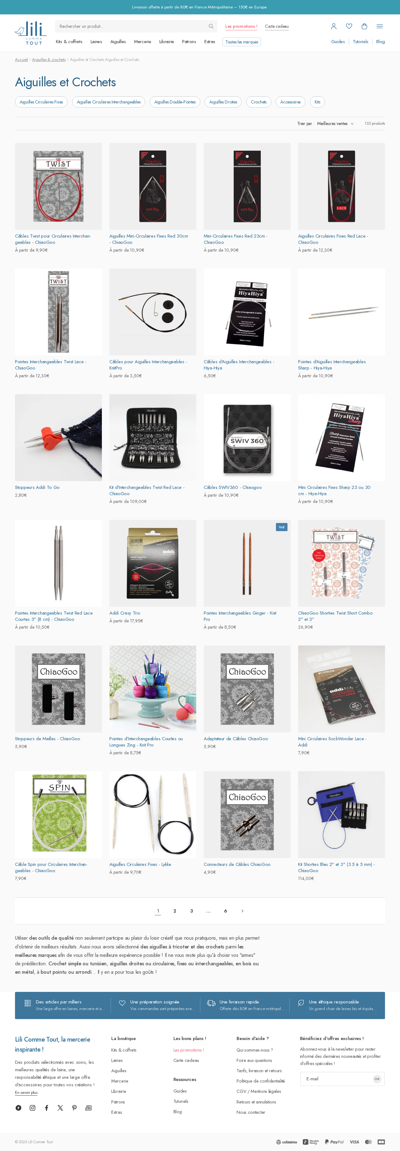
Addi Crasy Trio (124, 613)
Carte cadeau (276, 26)
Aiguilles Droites (223, 102)
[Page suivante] (242, 911)
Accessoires (290, 102)
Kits (317, 102)
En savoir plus (26, 1092)
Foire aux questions (254, 1060)
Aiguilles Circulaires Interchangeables (109, 102)
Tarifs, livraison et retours (259, 1070)
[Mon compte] (334, 26)
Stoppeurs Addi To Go (37, 487)
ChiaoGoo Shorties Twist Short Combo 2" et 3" (335, 616)
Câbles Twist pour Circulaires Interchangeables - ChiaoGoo (53, 239)
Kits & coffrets (69, 41)
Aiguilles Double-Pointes (175, 102)
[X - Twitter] (60, 1107)
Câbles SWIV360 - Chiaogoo (233, 487)
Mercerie (142, 41)
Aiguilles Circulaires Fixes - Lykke (140, 864)
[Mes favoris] (349, 26)
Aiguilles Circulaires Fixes (41, 102)
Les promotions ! (241, 26)
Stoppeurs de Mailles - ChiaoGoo (47, 738)
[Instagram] (32, 1107)
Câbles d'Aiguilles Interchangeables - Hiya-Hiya (239, 364)
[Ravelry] (18, 1107)
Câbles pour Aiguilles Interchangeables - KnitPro (148, 364)
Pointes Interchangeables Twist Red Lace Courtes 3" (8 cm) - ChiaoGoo (53, 616)
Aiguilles (118, 41)
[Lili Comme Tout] (30, 33)
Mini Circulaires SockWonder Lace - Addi (332, 741)
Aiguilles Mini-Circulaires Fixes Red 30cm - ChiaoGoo (148, 239)
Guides (338, 41)
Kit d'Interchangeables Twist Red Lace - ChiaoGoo (146, 490)
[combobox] (136, 26)
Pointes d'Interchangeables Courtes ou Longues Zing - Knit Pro (146, 741)
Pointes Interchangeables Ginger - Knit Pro (240, 616)
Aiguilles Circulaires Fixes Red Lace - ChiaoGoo (333, 239)
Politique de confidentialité (261, 1081)
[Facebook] (46, 1107)
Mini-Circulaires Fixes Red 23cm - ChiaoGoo (236, 239)
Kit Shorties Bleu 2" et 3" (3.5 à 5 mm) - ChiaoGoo (336, 867)
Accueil (21, 60)
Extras (209, 41)
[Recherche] (211, 26)
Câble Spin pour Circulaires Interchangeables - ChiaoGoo (51, 867)
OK (377, 1078)
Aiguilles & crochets (48, 60)
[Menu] (380, 26)
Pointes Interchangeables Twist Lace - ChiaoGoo (51, 364)
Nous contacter (251, 1112)
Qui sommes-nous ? (255, 1050)
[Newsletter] (88, 1107)
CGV (241, 1091)
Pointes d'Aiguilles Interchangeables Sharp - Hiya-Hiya (332, 364)
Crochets (259, 102)
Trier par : (305, 123)
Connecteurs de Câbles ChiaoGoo (237, 864)
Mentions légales (266, 1091)
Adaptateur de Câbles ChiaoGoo (236, 738)
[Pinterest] (74, 1107)
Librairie (166, 41)
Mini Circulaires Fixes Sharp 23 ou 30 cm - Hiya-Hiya (334, 490)
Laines (96, 41)
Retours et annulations (256, 1101)
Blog (380, 41)
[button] (364, 26)
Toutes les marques (241, 42)
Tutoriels (360, 41)
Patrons (189, 41)
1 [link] (158, 910)
